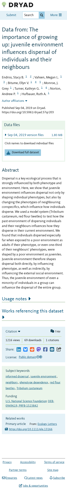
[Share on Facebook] (45, 349)
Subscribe (59, 478)
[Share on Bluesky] (25, 349)
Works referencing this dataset (32, 311)
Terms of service (54, 462)
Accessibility (28, 462)
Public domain (27, 357)
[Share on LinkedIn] (19, 349)
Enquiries (11, 478)
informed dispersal (17, 376)
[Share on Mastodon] (38, 349)
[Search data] (42, 15)
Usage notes (14, 299)
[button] (33, 135)
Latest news (35, 478)
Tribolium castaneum (29, 388)
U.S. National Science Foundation (26, 401)
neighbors (12, 382)
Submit (11, 15)
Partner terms (18, 470)
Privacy (7, 462)
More (54, 15)
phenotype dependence (34, 382)
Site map (52, 470)
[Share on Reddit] (32, 349)
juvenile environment (43, 376)
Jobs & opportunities (35, 485)
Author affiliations (13, 101)
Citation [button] (11, 331)
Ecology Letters (47, 424)
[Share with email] (52, 349)
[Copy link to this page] (59, 349)
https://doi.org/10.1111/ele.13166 (30, 429)
